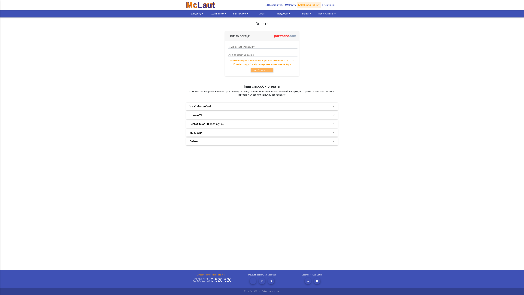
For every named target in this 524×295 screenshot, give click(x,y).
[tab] (262, 106)
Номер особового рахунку (241, 46)
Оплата (292, 5)
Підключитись (275, 5)
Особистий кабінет (310, 5)
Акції (262, 13)
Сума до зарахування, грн (241, 55)
